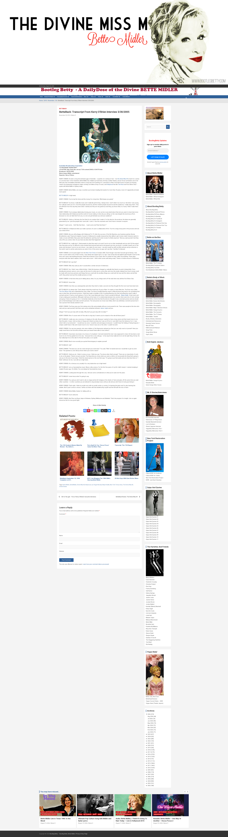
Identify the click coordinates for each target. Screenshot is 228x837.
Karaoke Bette (150, 382)
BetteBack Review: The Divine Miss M (126, 497)
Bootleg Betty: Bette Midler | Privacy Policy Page (73, 834)
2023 (149, 739)
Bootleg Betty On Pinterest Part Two (156, 225)
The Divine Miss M (128, 484)
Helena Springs (150, 593)
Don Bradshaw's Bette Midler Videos (156, 270)
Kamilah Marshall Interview (153, 422)
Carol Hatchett (150, 580)
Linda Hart (149, 615)
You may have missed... (49, 792)
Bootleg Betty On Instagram (154, 221)
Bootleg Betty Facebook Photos (155, 212)
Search (168, 127)
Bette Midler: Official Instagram (155, 196)
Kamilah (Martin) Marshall (153, 606)
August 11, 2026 (120, 823)
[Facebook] (85, 409)
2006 (149, 776)
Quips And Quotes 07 (152, 530)
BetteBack (63, 108)
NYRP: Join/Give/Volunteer (154, 480)
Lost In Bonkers (150, 424)
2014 (149, 759)
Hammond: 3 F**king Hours (154, 420)
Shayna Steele (150, 635)
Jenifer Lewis (150, 597)
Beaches (123, 812)
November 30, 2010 (64, 115)
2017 (149, 752)
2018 (149, 750)
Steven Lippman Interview (153, 426)
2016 (149, 754)
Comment (62, 514)
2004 (149, 781)
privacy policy (163, 162)
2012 (149, 763)
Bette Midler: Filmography (153, 305)
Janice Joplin (104, 308)
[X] (102, 409)
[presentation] (185, 791)
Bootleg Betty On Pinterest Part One (156, 223)
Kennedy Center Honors (153, 323)
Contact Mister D (126, 96)
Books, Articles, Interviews (153, 319)
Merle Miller (149, 622)
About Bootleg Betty (152, 210)
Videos (92, 96)
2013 (149, 761)
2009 (149, 770)
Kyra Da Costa (150, 611)
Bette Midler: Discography (153, 303)
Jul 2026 (150, 718)
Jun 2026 (150, 721)
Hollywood (110, 184)
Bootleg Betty (54, 834)
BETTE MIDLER (63, 195)
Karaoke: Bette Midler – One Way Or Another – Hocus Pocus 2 (167, 820)
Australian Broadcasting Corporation (70, 166)
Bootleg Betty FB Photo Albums (155, 214)
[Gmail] (92, 409)
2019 (149, 747)
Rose (121, 484)
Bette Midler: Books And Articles (155, 301)
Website (61, 551)
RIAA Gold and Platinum (153, 328)
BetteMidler (73, 484)
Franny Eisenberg (151, 588)
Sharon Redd (149, 633)
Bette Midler (66, 484)
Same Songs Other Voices (153, 385)
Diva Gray (148, 586)
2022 (149, 741)
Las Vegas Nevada (96, 484)
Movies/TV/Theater (48, 96)
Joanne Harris (150, 600)
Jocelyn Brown (150, 602)
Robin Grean (149, 631)
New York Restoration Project (154, 478)
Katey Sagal (149, 608)
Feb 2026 (150, 730)
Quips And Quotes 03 (152, 521)
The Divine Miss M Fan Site (48, 814)
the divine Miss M (123, 179)
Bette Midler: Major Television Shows (156, 307)
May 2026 (150, 723)
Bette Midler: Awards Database (155, 194)
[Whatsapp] (95, 409)
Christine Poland (150, 584)
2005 (149, 779)
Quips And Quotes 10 (152, 537)
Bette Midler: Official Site (153, 199)
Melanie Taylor (150, 617)
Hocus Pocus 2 (172, 812)
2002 (149, 785)
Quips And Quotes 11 (152, 539)
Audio (43, 812)
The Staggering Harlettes (153, 640)
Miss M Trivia (149, 325)
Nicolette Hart (150, 624)
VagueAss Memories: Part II (154, 431)
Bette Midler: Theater (152, 316)
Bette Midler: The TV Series (154, 263)
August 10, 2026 (158, 823)
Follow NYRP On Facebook (153, 473)
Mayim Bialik (124, 295)
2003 (149, 783)
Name (61, 535)
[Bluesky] (109, 409)
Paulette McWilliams (152, 626)
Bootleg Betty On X (151, 230)
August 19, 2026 (45, 823)
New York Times (91, 253)
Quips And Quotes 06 (152, 528)
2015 (149, 756)
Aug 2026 (150, 716)
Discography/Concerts (62, 96)
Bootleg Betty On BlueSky (153, 216)
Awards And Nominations (76, 96)
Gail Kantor (149, 591)
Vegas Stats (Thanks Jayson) (154, 703)
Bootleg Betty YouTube (152, 267)
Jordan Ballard (150, 604)
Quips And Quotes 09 (152, 535)
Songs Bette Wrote (151, 332)
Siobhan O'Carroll (151, 637)
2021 (149, 743)
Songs (62, 812)
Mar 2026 (150, 727)
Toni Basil (148, 642)
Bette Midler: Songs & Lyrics (154, 310)
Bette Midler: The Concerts (153, 312)
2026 (149, 714)
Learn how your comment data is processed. (96, 564)
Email (60, 543)
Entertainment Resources (153, 321)
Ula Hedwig (149, 644)
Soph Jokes (149, 334)
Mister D (73, 115)
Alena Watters (150, 577)
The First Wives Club (65, 291)
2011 (149, 765)
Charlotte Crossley (151, 582)
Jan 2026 (150, 732)
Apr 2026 (150, 725)
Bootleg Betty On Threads (153, 227)
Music (85, 96)
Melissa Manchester (152, 620)
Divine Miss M (81, 484)
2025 (149, 734)
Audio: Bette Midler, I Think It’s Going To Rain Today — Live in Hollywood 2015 (131, 820)
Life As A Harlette (151, 613)
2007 (149, 774)
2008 (149, 772)
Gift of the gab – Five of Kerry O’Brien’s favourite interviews (78, 497)
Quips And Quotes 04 (152, 523)
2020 (149, 745)
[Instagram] (98, 409)
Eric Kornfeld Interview (152, 417)
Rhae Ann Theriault (151, 629)
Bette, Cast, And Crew (152, 696)
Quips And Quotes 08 (152, 532)
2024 (149, 736)
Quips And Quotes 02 (152, 519)
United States (63, 486)
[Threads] (105, 409)
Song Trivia (149, 330)
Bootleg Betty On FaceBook (154, 218)
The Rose (121, 184)
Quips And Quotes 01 (152, 517)
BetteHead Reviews (151, 699)
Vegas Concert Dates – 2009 (154, 701)
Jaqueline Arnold (151, 595)
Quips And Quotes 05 (152, 526)
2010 (149, 768)
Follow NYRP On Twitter (153, 475)
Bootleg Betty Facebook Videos (155, 265)
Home (41, 96)
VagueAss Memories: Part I (154, 428)
